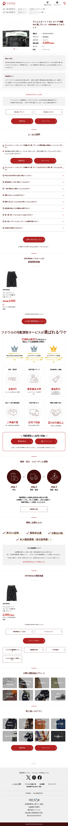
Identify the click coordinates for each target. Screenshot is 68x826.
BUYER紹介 (56, 649)
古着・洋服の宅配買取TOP (9, 9)
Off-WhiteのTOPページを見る (34, 94)
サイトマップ (52, 784)
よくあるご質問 (16, 784)
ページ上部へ (34, 762)
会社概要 (42, 784)
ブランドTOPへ (34, 641)
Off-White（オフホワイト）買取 (37, 9)
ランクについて (48, 631)
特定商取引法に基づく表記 (34, 786)
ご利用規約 (28, 793)
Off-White (46, 37)
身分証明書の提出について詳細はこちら (34, 561)
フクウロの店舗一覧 (30, 784)
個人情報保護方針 (38, 793)
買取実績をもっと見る (19, 631)
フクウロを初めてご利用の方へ (12, 659)
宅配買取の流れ (34, 509)
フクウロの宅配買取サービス (12, 650)
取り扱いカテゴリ (22, 12)
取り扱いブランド (22, 9)
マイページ (46, 121)
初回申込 (22, 121)
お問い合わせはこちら (34, 239)
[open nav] (64, 3)
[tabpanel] (16, 33)
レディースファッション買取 (37, 12)
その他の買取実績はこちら (34, 321)
